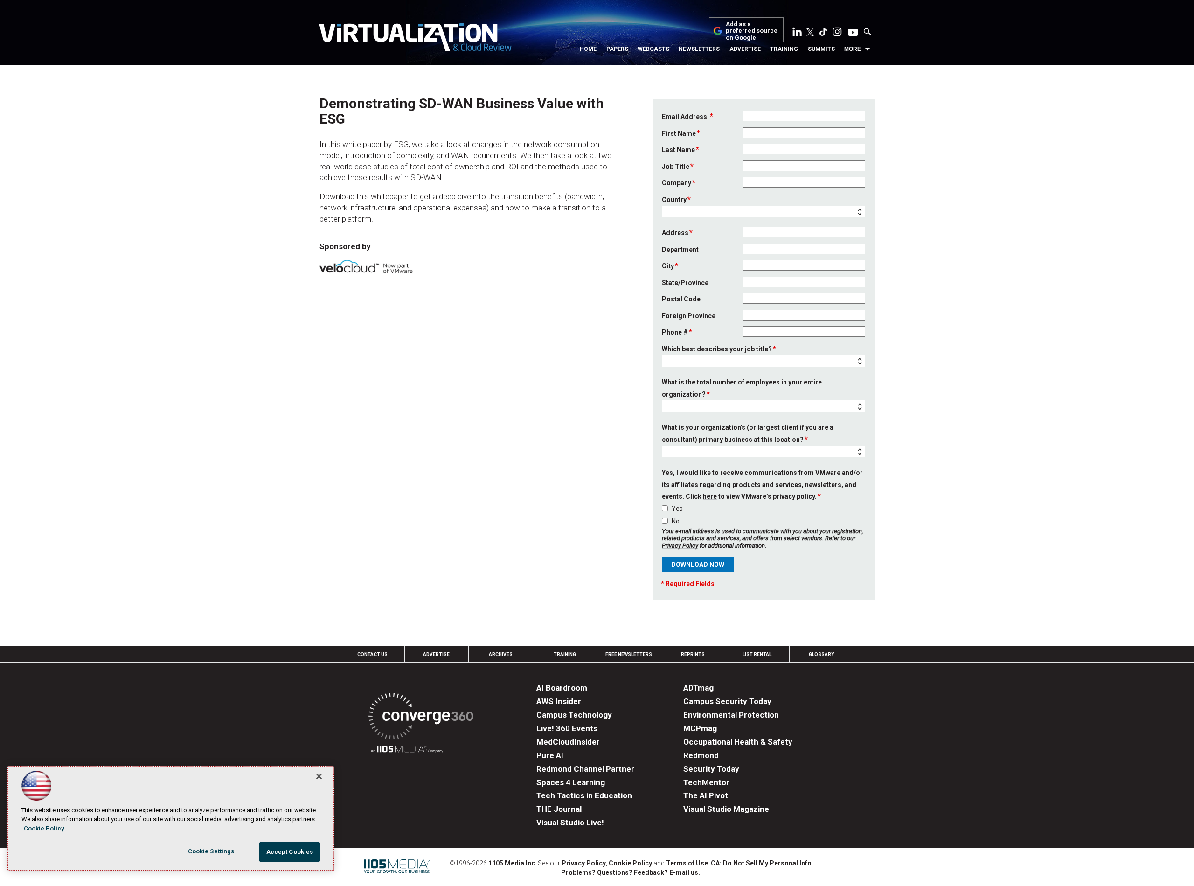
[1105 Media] (407, 750)
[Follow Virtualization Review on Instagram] (837, 33)
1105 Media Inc (511, 863)
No (676, 521)
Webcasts (653, 49)
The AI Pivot (705, 795)
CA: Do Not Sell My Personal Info (761, 863)
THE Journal (559, 809)
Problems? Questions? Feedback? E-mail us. (630, 872)
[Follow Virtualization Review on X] (810, 33)
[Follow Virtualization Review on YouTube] (853, 33)
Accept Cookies (289, 851)
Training (784, 49)
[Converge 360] (420, 718)
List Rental (757, 654)
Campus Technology (574, 714)
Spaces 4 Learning (570, 782)
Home (588, 49)
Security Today (711, 769)
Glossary (821, 654)
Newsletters (699, 49)
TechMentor (706, 782)
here (710, 496)
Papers (617, 49)
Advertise (745, 49)
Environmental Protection (731, 714)
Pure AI (549, 755)
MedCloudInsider (568, 741)
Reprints (693, 654)
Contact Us (372, 654)
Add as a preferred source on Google (751, 31)
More (852, 49)
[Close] (319, 776)
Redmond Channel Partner (585, 769)
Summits (821, 49)
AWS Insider (558, 701)
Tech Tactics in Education (584, 795)
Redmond (701, 755)
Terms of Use (687, 863)
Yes (677, 508)
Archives (501, 654)
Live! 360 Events (566, 728)
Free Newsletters (628, 654)
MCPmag (700, 728)
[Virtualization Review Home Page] (415, 38)
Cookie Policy (630, 863)
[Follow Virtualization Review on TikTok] (823, 33)
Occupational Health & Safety (737, 741)
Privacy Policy (680, 545)
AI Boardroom (561, 687)
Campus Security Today (727, 701)
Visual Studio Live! (570, 822)
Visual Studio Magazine (726, 809)
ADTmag (698, 687)
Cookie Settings (211, 851)
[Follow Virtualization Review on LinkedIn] (797, 33)
